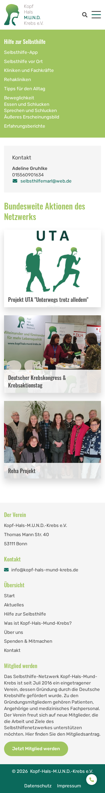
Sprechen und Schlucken (30, 110)
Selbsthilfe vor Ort (23, 61)
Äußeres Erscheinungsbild (31, 117)
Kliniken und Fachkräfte (29, 70)
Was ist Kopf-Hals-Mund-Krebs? (38, 623)
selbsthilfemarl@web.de (46, 181)
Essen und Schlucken (26, 104)
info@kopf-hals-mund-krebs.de (44, 569)
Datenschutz (38, 785)
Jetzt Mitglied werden (36, 748)
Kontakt (12, 650)
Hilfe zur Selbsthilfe (25, 41)
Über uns (13, 632)
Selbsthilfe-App (21, 52)
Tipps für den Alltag (24, 88)
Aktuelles (14, 604)
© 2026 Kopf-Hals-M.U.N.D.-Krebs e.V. (52, 771)
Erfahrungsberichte (24, 126)
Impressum (69, 785)
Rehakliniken (17, 79)
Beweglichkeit (19, 97)
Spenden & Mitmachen (28, 641)
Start (9, 595)
